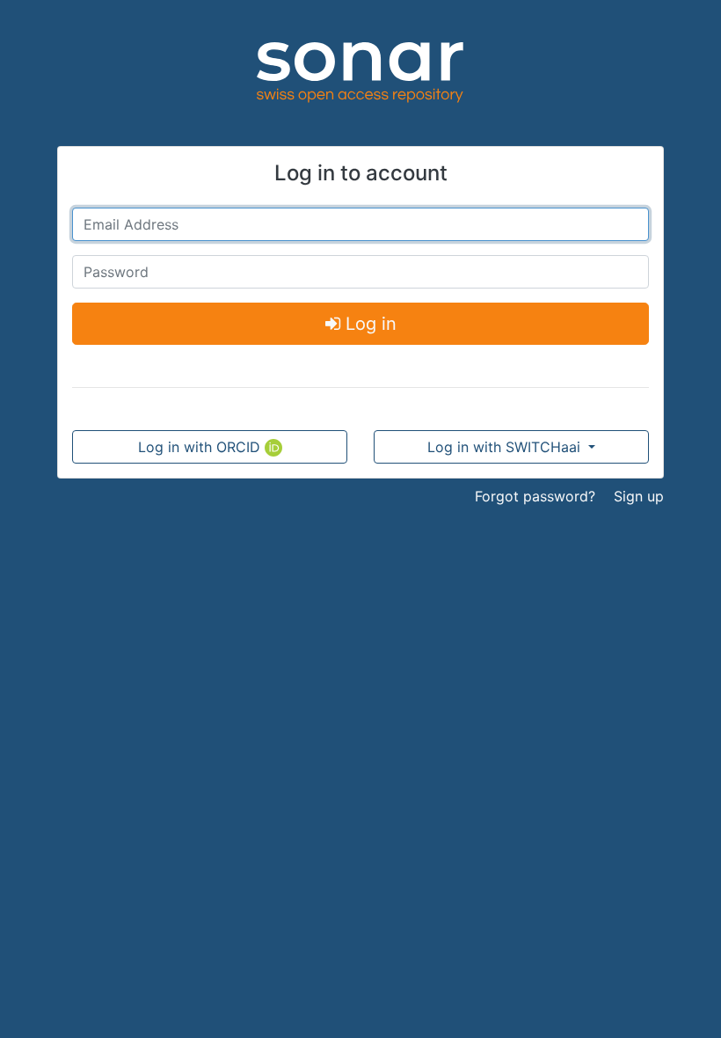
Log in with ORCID (201, 447)
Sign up (639, 496)
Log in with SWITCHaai (506, 447)
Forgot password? (535, 496)
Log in (368, 323)
